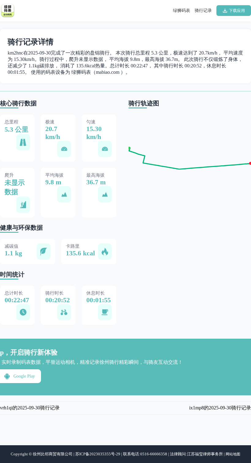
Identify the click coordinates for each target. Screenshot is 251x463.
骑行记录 (203, 10)
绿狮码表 (181, 10)
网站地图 (233, 454)
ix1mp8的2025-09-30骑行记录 (220, 407)
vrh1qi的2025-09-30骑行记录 (30, 407)
